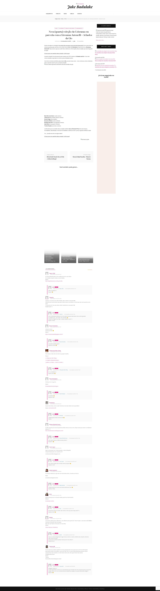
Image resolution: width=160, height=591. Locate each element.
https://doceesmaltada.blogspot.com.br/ (54, 334)
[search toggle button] (114, 14)
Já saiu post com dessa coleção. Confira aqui (57, 53)
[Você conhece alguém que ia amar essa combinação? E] (110, 98)
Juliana (60, 534)
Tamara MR (61, 566)
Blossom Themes (88, 588)
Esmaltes (58, 13)
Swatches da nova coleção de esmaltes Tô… (106, 67)
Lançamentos (49, 13)
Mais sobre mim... (100, 40)
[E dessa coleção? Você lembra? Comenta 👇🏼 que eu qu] (104, 113)
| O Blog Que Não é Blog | (51, 358)
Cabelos (72, 13)
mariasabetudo (52, 408)
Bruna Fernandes (62, 341)
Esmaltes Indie (48, 256)
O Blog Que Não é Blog (63, 369)
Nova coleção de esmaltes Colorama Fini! (105, 60)
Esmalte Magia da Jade (84, 261)
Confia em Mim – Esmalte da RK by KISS (68, 260)
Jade (88, 259)
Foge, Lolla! (61, 288)
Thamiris (60, 314)
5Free (56, 28)
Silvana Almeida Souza (63, 438)
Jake (74, 41)
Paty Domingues (62, 393)
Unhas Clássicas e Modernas (51, 527)
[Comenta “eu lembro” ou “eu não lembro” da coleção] (98, 121)
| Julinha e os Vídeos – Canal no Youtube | (54, 362)
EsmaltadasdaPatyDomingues (51, 386)
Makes (65, 13)
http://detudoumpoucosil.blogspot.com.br (54, 430)
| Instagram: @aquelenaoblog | (52, 360)
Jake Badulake (80, 6)
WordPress (102, 588)
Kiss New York (65, 258)
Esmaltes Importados (50, 254)
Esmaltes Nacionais (69, 28)
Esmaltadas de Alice (49, 501)
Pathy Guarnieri (62, 485)
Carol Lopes (61, 461)
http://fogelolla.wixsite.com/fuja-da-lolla (53, 281)
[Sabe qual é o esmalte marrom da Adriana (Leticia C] (107, 137)
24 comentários (80, 41)
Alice (60, 508)
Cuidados (79, 13)
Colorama (61, 28)
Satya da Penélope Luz (50, 261)
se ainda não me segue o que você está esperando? (71, 45)
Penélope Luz (48, 259)
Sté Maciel (61, 415)
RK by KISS (70, 258)
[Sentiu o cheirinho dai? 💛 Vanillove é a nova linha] (101, 115)
